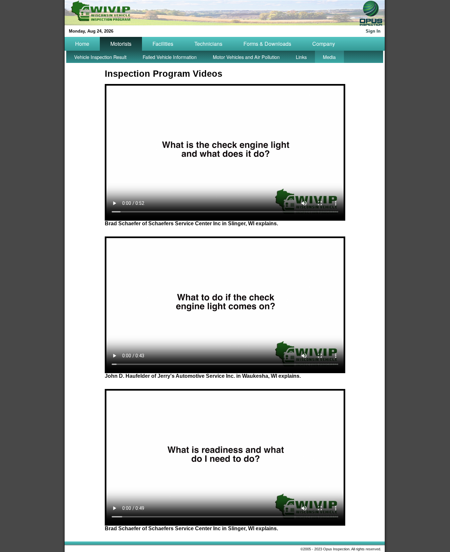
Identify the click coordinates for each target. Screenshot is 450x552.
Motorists (120, 43)
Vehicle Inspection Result (100, 56)
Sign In (373, 31)
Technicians (208, 43)
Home (82, 43)
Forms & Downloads (267, 43)
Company (323, 43)
